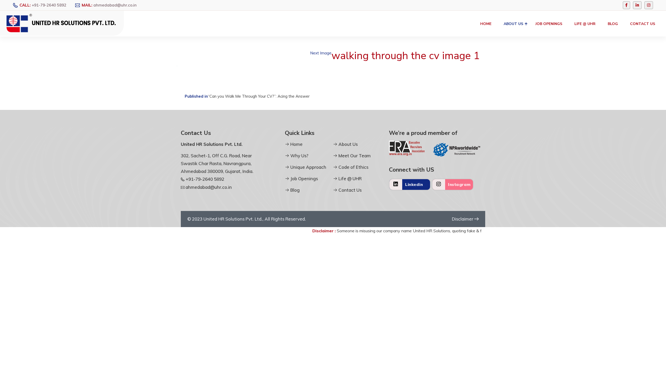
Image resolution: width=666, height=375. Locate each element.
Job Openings (548, 23)
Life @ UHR (584, 23)
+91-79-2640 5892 (49, 5)
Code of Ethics (352, 167)
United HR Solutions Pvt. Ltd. (232, 219)
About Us (513, 23)
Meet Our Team (354, 155)
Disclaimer (463, 219)
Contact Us (642, 23)
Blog (613, 23)
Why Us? (298, 155)
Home (485, 23)
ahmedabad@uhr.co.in (115, 5)
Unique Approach (307, 167)
